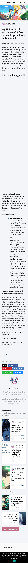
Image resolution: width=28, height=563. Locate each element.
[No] (26, 557)
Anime (5, 354)
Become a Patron (9, 547)
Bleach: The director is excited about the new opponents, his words (17, 429)
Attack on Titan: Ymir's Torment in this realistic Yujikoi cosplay (11, 517)
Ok (14, 560)
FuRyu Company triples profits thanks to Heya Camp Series (16, 453)
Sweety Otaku (11, 23)
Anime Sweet (10, 2)
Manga (22, 486)
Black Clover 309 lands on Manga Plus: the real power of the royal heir (17, 477)
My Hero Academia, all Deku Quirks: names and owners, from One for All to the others (17, 501)
